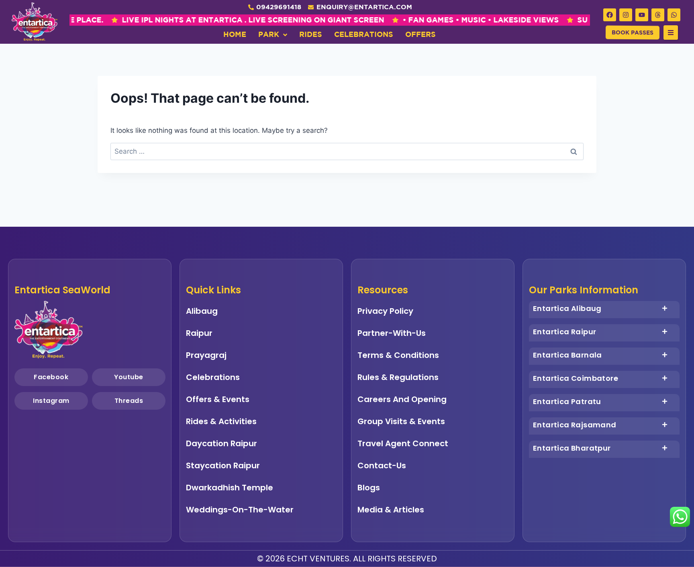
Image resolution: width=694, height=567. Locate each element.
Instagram (51, 400)
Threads (128, 400)
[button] (670, 32)
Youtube (128, 377)
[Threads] (657, 14)
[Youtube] (641, 14)
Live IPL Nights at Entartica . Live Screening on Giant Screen (205, 20)
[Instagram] (625, 14)
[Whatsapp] (673, 14)
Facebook (51, 377)
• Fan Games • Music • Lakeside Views (433, 20)
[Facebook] (609, 14)
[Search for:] (347, 151)
